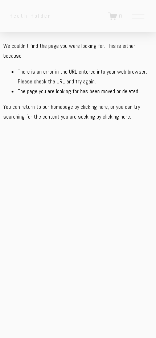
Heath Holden (30, 16)
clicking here (94, 107)
